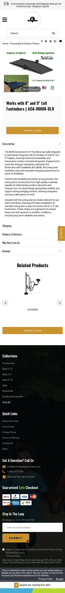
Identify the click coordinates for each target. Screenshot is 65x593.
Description (8, 144)
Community (8, 426)
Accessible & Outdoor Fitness (25, 43)
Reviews (6, 251)
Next (60, 303)
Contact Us (7, 443)
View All (6, 402)
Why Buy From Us (11, 243)
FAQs (5, 449)
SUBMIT (16, 538)
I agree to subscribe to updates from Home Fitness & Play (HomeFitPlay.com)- (34, 552)
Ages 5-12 (7, 380)
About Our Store (10, 421)
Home (5, 43)
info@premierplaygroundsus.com (24, 466)
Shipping (7, 226)
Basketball (7, 391)
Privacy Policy (9, 432)
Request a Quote (32, 130)
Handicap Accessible (12, 396)
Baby (4, 385)
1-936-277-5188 (15, 471)
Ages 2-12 (7, 369)
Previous (5, 303)
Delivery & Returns (12, 234)
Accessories (8, 363)
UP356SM (33, 309)
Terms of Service (10, 438)
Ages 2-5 (6, 374)
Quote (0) (61, 234)
